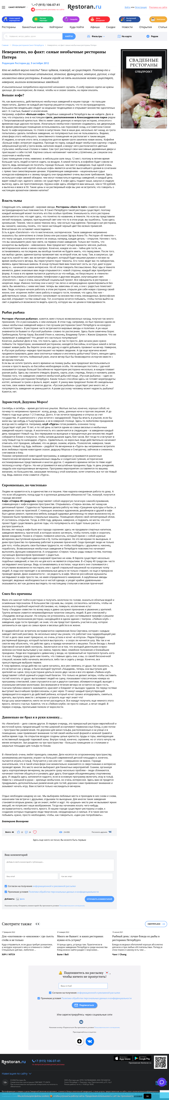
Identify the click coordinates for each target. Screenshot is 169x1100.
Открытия (145, 27)
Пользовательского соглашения (71, 905)
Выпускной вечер (128, 19)
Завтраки (158, 19)
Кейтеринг (56, 27)
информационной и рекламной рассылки (54, 886)
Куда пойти (77, 27)
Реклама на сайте (158, 7)
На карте (127, 36)
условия (138, 1096)
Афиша (95, 27)
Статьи (162, 27)
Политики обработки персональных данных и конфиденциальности (64, 891)
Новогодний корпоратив (11, 19)
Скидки (110, 27)
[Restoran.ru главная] (84, 7)
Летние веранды (40, 19)
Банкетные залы (32, 27)
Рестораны (9, 27)
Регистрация (141, 7)
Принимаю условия (53, 891)
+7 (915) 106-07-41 (48, 1060)
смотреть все (154, 924)
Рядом (154, 36)
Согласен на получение (42, 886)
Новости (127, 27)
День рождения (97, 19)
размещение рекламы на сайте (50, 9)
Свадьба (70, 19)
